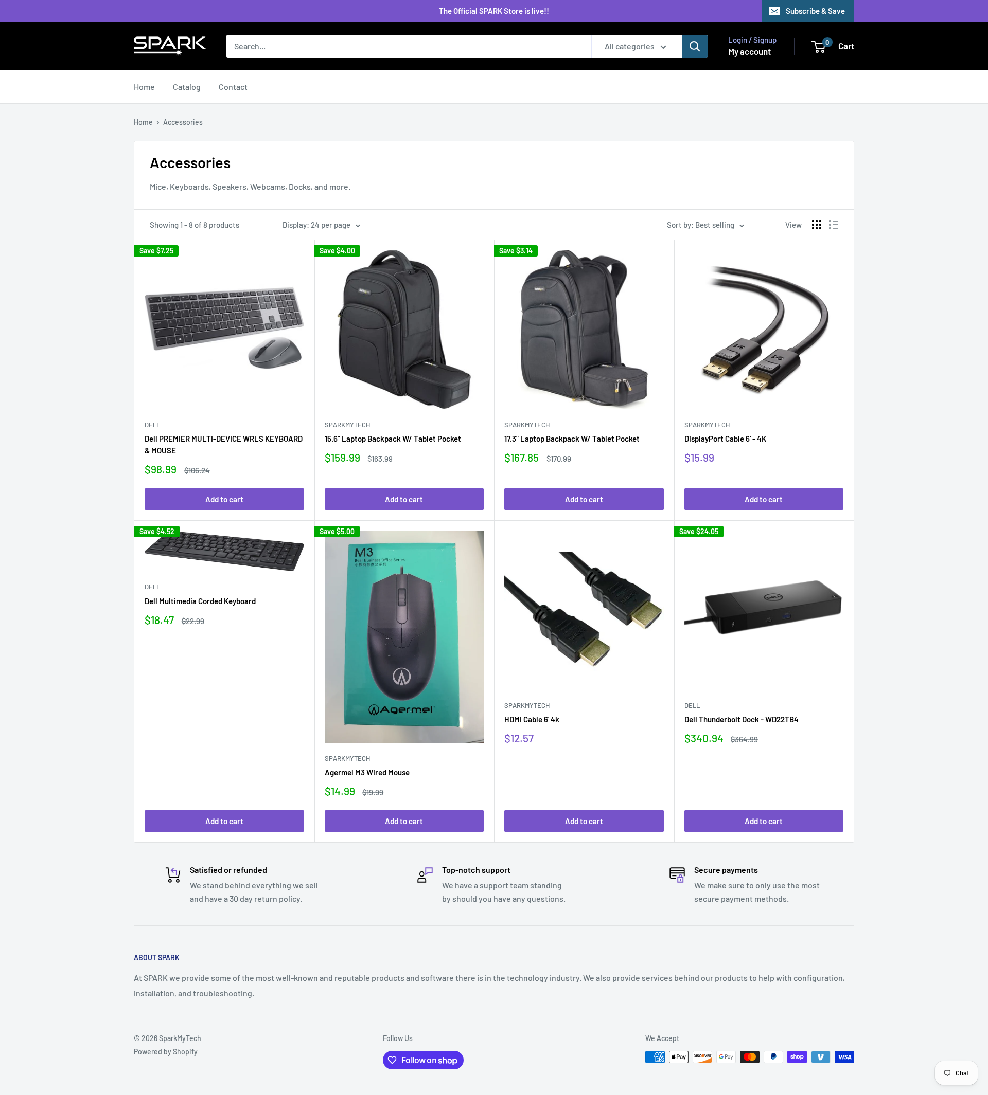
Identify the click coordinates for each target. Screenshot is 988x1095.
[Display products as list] (833, 224)
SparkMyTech (347, 425)
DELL (152, 425)
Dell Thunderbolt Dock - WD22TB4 (741, 719)
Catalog (187, 87)
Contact (233, 87)
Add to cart (224, 499)
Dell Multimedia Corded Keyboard (200, 601)
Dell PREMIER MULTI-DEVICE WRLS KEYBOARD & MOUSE (224, 444)
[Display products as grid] (816, 224)
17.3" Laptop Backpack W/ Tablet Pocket (572, 438)
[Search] (695, 46)
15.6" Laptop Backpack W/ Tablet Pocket (393, 438)
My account (749, 51)
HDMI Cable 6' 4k (531, 719)
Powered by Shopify (166, 1051)
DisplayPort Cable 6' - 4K (725, 438)
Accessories (183, 122)
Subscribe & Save (815, 10)
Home (144, 87)
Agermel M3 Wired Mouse (367, 772)
